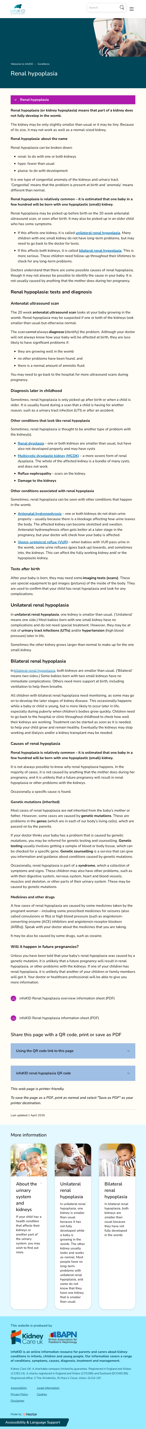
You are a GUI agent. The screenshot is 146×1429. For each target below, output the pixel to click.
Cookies (42, 1394)
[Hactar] (29, 1414)
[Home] (18, 9)
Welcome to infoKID (22, 64)
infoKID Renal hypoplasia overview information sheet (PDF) (67, 998)
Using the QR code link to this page (45, 1050)
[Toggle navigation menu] (132, 9)
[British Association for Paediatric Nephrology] (63, 1337)
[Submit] (122, 7)
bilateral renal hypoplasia (34, 670)
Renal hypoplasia (34, 99)
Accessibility (19, 1388)
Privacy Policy (19, 1394)
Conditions (43, 64)
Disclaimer (17, 1401)
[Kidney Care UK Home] (27, 1337)
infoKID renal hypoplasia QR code (43, 1073)
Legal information (48, 1388)
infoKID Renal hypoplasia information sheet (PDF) (59, 1018)
